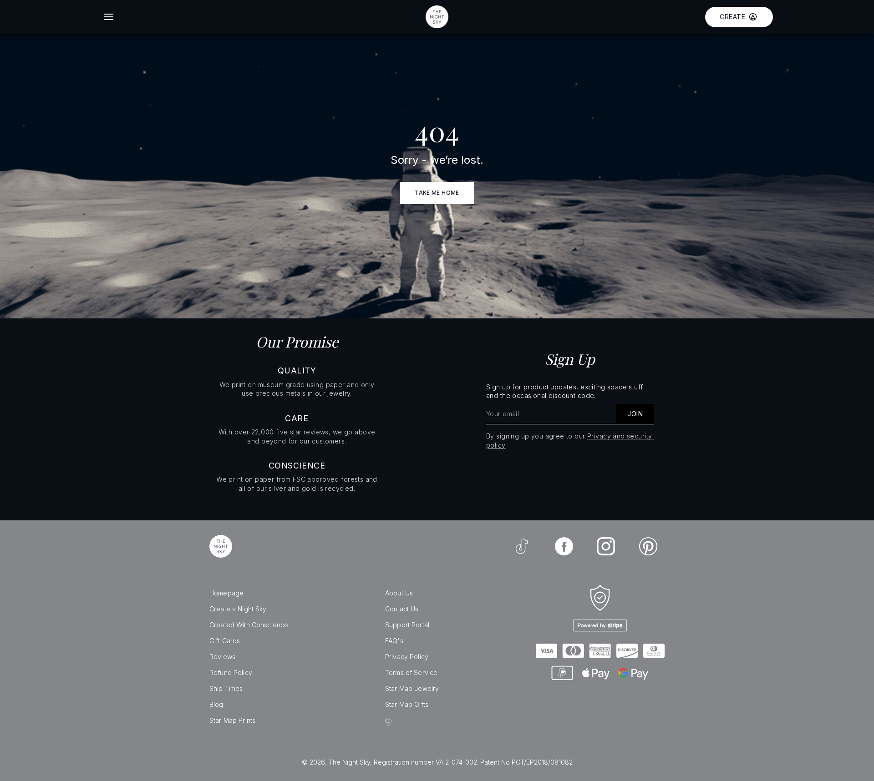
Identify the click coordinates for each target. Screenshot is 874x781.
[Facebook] (564, 546)
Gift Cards (224, 641)
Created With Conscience (248, 625)
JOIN (635, 414)
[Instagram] (606, 546)
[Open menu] (109, 17)
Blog (216, 704)
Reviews (222, 656)
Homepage (226, 593)
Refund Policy (230, 672)
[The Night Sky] (220, 546)
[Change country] (389, 722)
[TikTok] (522, 546)
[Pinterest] (648, 546)
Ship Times (226, 688)
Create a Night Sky (238, 609)
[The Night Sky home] (437, 16)
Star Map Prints (232, 720)
